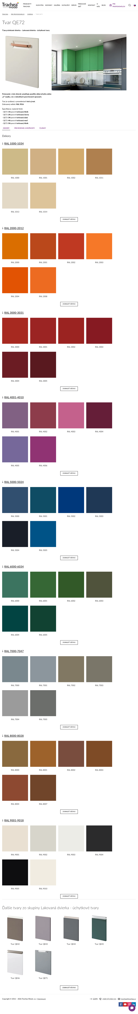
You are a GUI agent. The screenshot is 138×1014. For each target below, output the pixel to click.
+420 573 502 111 (109, 999)
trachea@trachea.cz (128, 999)
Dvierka (30, 14)
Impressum (42, 999)
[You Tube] (125, 1004)
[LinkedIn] (134, 1004)
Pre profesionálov (17, 14)
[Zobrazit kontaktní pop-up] (132, 1007)
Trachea (5, 14)
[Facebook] (121, 1004)
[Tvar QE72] (22, 89)
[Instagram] (129, 1004)
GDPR (95, 999)
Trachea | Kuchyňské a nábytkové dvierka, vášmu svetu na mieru (10, 5)
